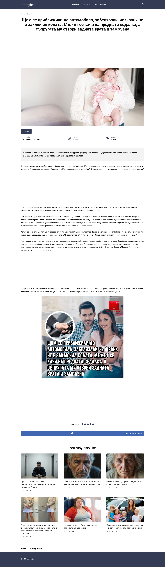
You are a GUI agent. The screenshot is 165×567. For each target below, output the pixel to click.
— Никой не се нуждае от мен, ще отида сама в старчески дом (124, 483)
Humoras (75, 5)
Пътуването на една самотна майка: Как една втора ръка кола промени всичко (124, 526)
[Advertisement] (82, 51)
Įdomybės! (28, 5)
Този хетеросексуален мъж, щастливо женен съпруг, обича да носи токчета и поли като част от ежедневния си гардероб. (39, 529)
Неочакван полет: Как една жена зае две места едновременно (81, 526)
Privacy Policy (36, 548)
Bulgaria (26, 131)
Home (23, 548)
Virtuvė (103, 5)
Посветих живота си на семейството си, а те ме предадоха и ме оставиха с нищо (82, 483)
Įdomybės (86, 5)
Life (95, 5)
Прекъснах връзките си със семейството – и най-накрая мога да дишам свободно (38, 484)
